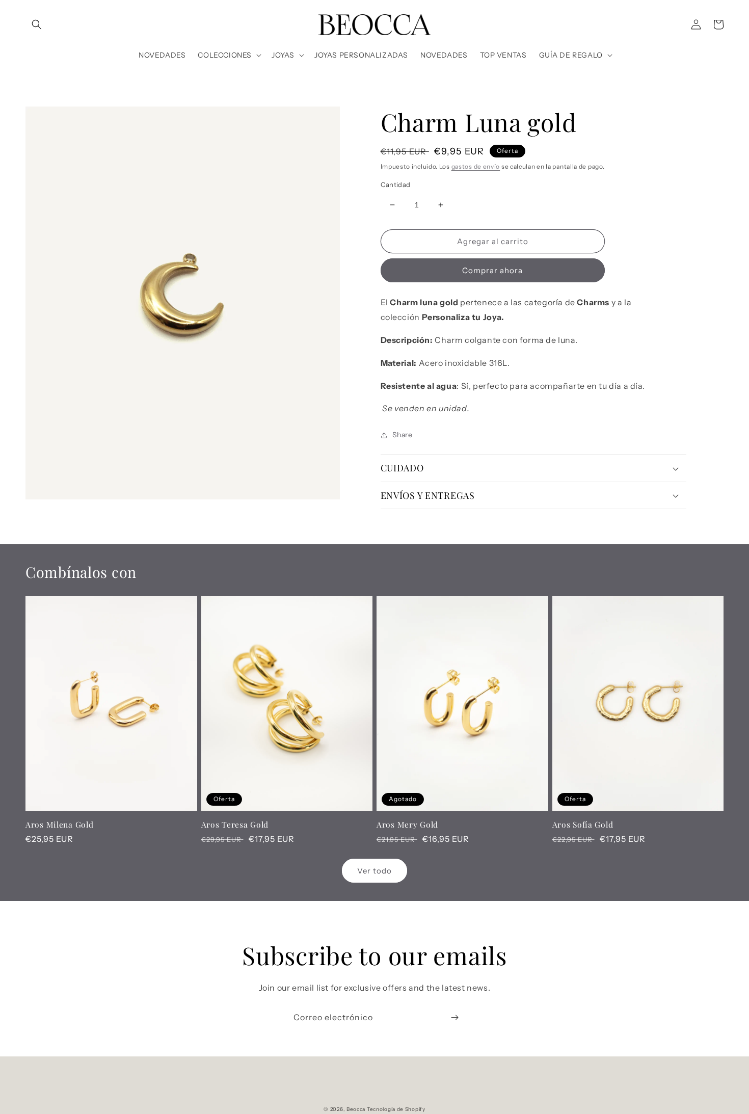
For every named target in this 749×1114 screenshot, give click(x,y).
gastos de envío (475, 166)
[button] (36, 24)
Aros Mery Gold (407, 824)
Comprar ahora (492, 270)
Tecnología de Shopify (396, 1109)
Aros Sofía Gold (582, 824)
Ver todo (374, 871)
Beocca (355, 1109)
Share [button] (402, 434)
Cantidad (396, 184)
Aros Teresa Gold (235, 824)
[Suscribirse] (454, 1017)
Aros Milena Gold (59, 824)
